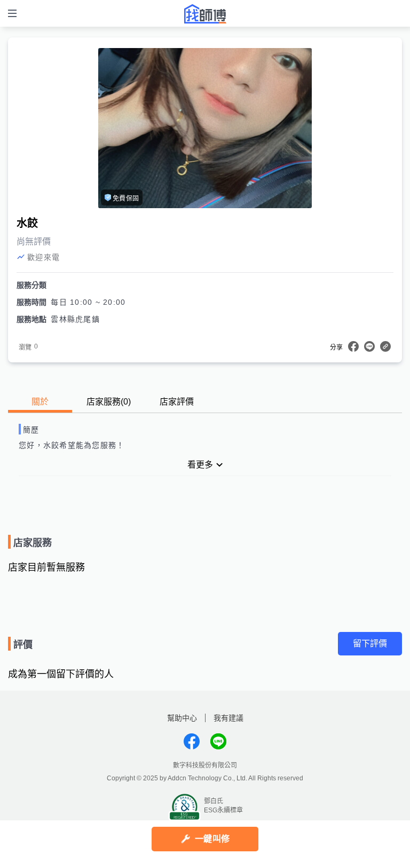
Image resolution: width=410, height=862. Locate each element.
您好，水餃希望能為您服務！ (71, 445)
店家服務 (108, 401)
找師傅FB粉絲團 (192, 741)
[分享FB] (353, 346)
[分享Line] (369, 346)
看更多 (200, 464)
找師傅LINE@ (218, 741)
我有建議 (228, 718)
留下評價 (370, 643)
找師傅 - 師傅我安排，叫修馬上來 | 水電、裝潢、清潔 (205, 13)
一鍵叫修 (212, 838)
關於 (40, 401)
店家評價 (177, 401)
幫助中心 (182, 718)
